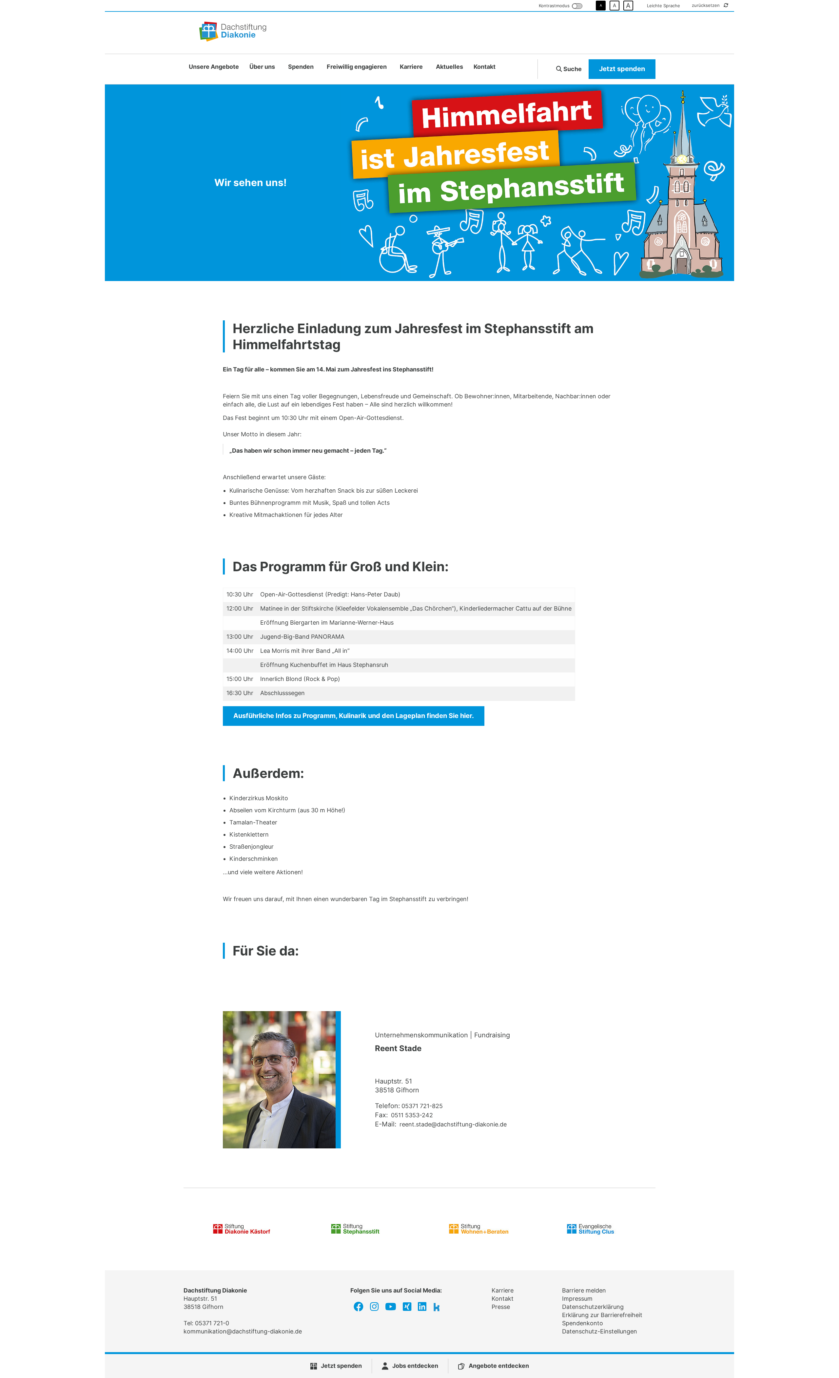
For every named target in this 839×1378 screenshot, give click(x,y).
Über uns (262, 66)
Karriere (411, 66)
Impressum (577, 1298)
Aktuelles (449, 66)
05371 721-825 (422, 1106)
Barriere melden (584, 1290)
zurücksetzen (706, 5)
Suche (572, 69)
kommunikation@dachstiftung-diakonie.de (243, 1331)
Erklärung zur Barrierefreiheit (602, 1315)
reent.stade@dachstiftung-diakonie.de (452, 1124)
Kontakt (485, 66)
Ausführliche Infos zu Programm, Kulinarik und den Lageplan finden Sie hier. (353, 716)
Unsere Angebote (214, 66)
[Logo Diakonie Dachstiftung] (233, 33)
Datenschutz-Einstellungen (599, 1331)
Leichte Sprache (663, 5)
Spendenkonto (582, 1323)
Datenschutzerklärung (593, 1306)
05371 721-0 (212, 1323)
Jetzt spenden (622, 69)
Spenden (301, 66)
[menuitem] (214, 67)
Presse (501, 1306)
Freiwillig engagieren (357, 66)
